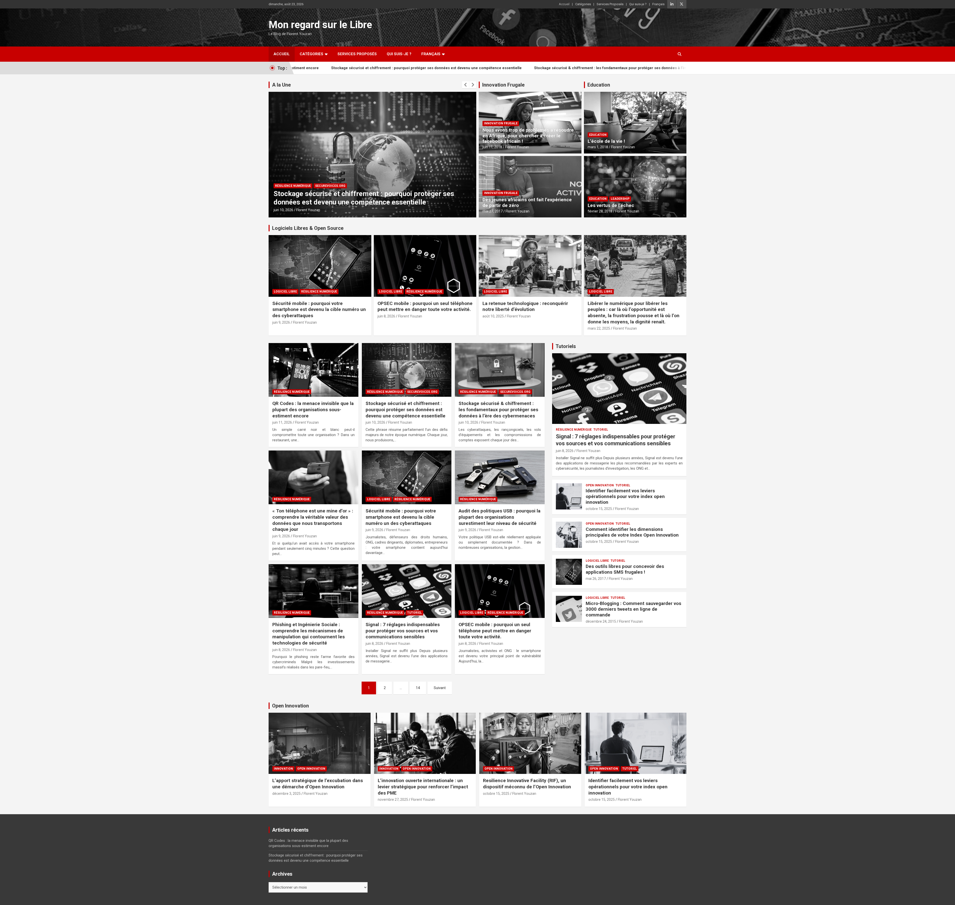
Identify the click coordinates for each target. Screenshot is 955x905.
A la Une (281, 85)
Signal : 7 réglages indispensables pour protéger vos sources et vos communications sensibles (403, 631)
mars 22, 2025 (599, 328)
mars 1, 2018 (598, 147)
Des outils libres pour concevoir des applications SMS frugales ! (625, 569)
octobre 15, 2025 (599, 509)
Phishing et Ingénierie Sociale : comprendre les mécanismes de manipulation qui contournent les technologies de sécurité (308, 634)
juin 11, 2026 (282, 422)
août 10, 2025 (493, 316)
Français (658, 4)
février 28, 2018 (600, 211)
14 (418, 688)
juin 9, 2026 (281, 322)
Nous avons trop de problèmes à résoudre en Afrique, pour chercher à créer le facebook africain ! (528, 135)
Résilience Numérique (293, 186)
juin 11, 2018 (492, 147)
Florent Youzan (308, 210)
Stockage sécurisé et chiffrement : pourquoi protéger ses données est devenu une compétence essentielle (348, 68)
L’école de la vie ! (606, 141)
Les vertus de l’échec (611, 205)
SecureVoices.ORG (330, 186)
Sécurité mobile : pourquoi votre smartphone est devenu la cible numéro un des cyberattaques (319, 309)
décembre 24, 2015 (601, 621)
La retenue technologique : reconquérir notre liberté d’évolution (525, 306)
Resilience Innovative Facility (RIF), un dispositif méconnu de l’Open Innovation (527, 784)
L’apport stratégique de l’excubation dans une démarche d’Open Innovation (317, 784)
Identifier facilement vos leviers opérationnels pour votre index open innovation (625, 496)
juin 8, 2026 (386, 316)
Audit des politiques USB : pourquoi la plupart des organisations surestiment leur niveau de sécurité (499, 517)
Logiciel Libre (285, 291)
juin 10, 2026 (283, 210)
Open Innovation (600, 485)
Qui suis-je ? (638, 4)
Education (598, 85)
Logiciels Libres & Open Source (307, 228)
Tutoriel (414, 612)
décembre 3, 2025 (286, 794)
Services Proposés (610, 4)
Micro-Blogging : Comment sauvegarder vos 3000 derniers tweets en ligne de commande (633, 609)
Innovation (283, 768)
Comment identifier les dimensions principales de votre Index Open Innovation (632, 532)
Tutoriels (566, 346)
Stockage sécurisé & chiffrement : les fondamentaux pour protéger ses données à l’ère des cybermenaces (550, 68)
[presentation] (465, 84)
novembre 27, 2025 (393, 800)
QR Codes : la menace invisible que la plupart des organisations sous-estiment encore (313, 409)
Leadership (620, 199)
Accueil (564, 4)
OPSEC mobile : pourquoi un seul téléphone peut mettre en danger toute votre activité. (425, 306)
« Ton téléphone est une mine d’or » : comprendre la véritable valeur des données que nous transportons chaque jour (312, 520)
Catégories (583, 4)
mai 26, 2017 (596, 579)
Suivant (440, 688)
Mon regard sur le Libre (320, 25)
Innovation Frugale (503, 85)
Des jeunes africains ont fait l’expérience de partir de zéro (527, 202)
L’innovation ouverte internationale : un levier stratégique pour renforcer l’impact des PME (423, 787)
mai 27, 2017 (492, 211)
